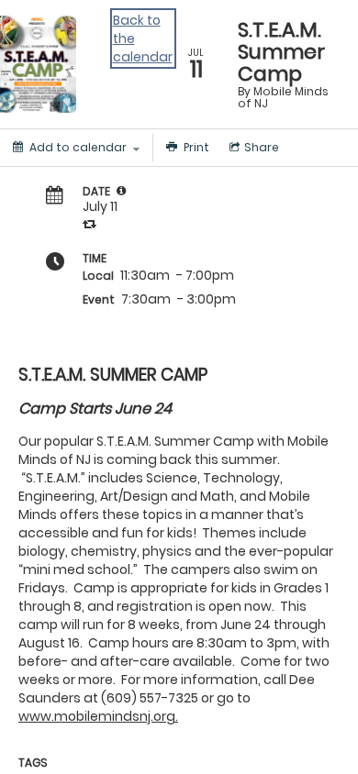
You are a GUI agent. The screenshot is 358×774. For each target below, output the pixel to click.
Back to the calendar (143, 38)
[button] (121, 190)
